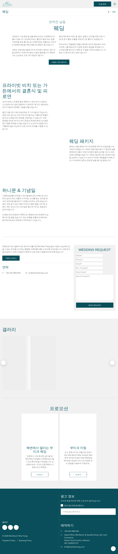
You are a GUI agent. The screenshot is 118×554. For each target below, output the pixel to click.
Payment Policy (8, 540)
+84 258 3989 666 (13, 273)
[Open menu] (114, 4)
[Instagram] (10, 527)
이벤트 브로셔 (10, 258)
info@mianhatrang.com (74, 547)
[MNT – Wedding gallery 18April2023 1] (40, 363)
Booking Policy (25, 540)
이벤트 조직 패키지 (59, 62)
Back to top (113, 549)
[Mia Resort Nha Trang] (7, 4)
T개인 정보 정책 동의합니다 (74, 505)
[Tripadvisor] (16, 527)
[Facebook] (4, 527)
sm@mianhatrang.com (38, 273)
